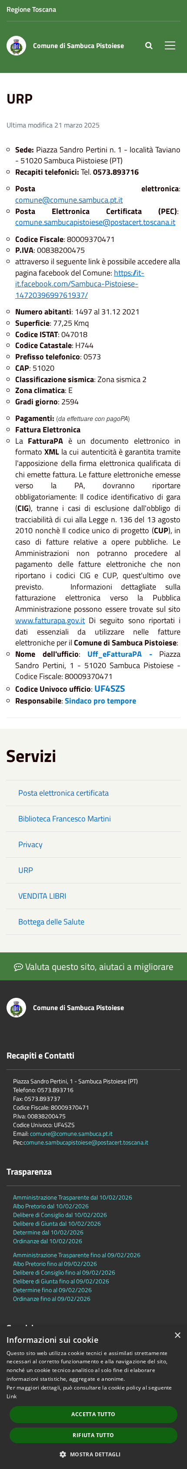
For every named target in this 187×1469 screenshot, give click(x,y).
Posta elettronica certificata (63, 793)
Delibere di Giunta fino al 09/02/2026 (61, 1281)
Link (12, 1396)
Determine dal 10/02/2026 (48, 1232)
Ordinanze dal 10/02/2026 (47, 1240)
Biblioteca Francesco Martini (64, 818)
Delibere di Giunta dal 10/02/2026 (57, 1223)
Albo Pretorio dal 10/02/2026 (51, 1205)
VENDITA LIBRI (42, 896)
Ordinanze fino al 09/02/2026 (51, 1298)
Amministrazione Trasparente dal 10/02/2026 (72, 1197)
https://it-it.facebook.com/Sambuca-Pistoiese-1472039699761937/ (79, 284)
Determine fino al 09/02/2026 (52, 1289)
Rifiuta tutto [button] (93, 1435)
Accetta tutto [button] (93, 1414)
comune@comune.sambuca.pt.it (69, 200)
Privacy (30, 844)
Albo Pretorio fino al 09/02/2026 (55, 1263)
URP (25, 870)
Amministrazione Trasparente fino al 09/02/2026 (76, 1254)
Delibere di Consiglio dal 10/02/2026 (60, 1214)
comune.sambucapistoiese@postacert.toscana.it (95, 222)
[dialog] (93, 1397)
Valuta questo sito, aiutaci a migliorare (98, 966)
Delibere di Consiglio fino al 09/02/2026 (64, 1272)
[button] (93, 1454)
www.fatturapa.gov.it (50, 620)
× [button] (177, 1335)
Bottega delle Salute (51, 922)
